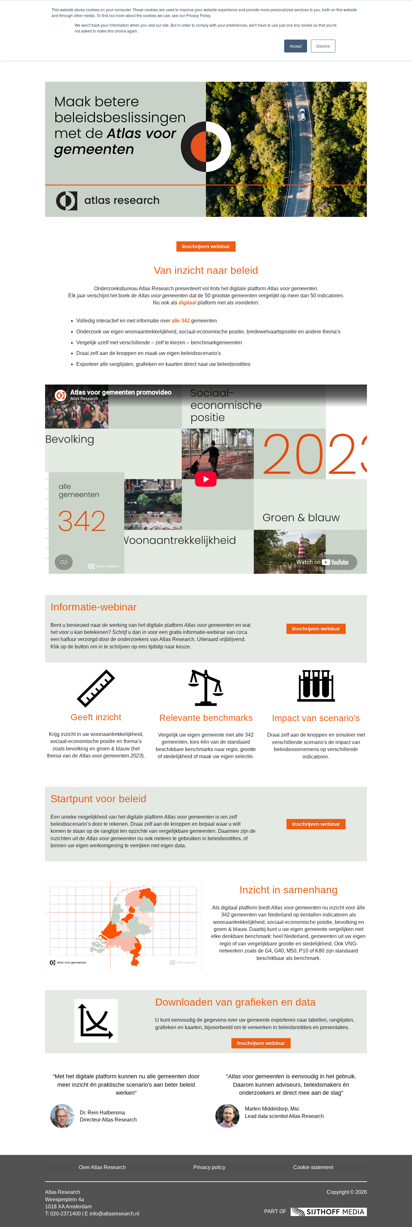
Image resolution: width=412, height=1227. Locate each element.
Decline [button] (323, 46)
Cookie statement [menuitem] (313, 1167)
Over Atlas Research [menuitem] (102, 1167)
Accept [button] (296, 46)
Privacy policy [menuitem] (209, 1167)
